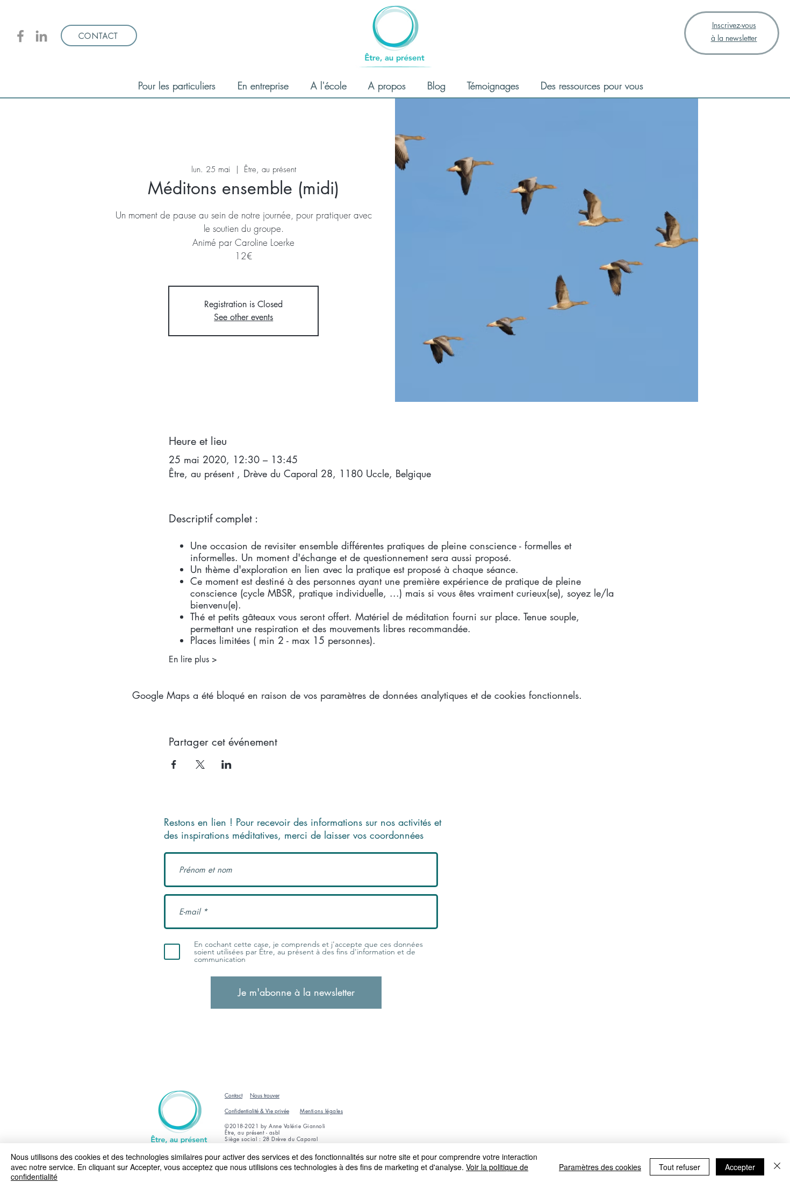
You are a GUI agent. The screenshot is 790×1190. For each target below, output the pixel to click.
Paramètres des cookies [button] (600, 1166)
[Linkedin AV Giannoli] (41, 36)
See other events (243, 317)
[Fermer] (777, 1166)
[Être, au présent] (20, 36)
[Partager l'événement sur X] (200, 764)
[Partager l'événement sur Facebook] (174, 764)
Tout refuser (679, 1166)
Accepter (740, 1166)
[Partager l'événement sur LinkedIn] (226, 764)
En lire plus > (193, 659)
